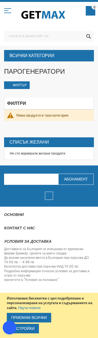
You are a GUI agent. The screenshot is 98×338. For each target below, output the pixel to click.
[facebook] (49, 196)
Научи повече (29, 307)
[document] (50, 315)
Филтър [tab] (20, 85)
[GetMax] (43, 15)
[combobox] (49, 36)
